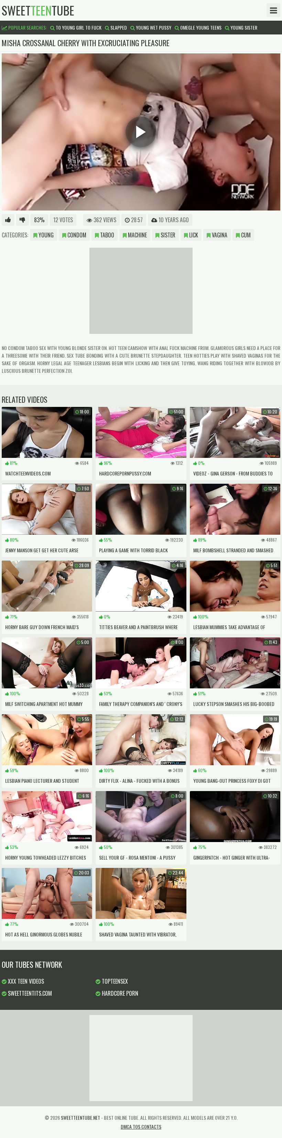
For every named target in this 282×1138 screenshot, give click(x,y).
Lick (193, 235)
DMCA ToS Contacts (141, 1126)
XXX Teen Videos (25, 981)
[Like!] (8, 220)
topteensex (114, 981)
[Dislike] (22, 220)
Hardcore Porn (119, 993)
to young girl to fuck (78, 27)
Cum (245, 235)
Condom (76, 235)
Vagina (218, 235)
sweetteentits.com (29, 993)
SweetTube (38, 10)
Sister (167, 235)
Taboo (106, 235)
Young (45, 235)
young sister (243, 27)
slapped (118, 27)
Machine (137, 235)
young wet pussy (153, 27)
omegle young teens (200, 27)
